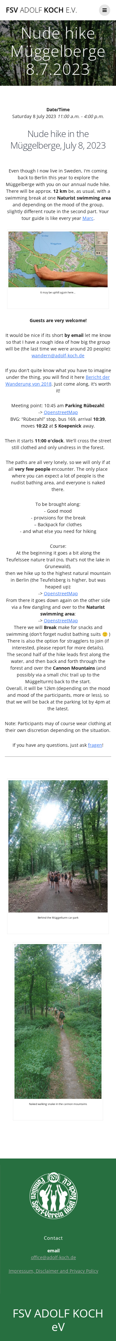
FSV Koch (41, 10)
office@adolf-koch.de (53, 1257)
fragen (95, 745)
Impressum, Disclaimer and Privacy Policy (53, 1271)
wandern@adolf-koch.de (58, 355)
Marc (87, 218)
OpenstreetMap (61, 412)
